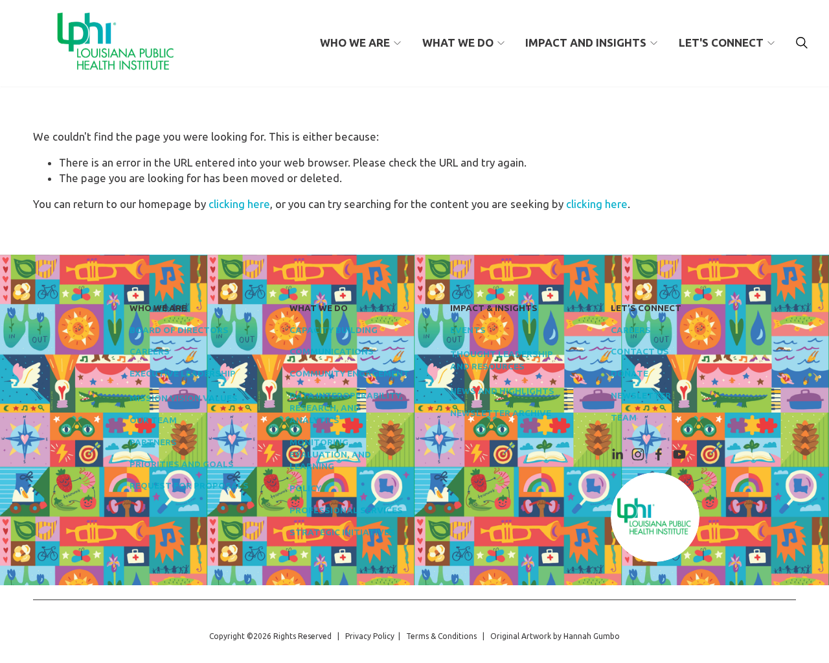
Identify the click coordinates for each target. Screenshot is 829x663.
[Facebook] (658, 454)
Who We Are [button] (355, 42)
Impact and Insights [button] (585, 42)
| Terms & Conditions (435, 636)
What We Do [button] (458, 42)
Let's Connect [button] (721, 42)
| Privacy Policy (364, 636)
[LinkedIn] (617, 454)
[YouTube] (679, 454)
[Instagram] (637, 454)
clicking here (239, 204)
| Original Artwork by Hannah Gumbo (548, 636)
